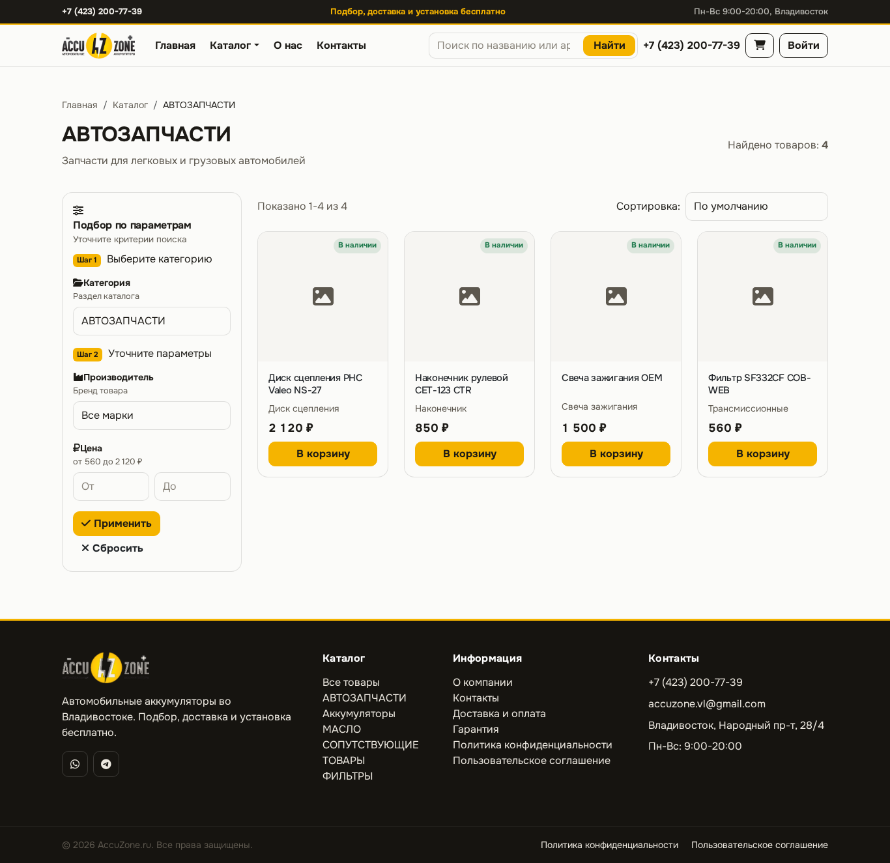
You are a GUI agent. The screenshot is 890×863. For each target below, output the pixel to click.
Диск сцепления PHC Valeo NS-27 (315, 384)
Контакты (341, 45)
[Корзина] (759, 45)
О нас (288, 45)
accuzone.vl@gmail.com (707, 704)
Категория (106, 283)
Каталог (130, 105)
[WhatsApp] (75, 764)
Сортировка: (648, 206)
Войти (804, 45)
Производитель (118, 377)
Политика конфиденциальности (532, 745)
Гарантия (476, 729)
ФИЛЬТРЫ (348, 776)
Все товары (351, 682)
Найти (609, 45)
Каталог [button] (230, 45)
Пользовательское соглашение (531, 760)
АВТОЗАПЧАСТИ (365, 698)
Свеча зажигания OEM (612, 378)
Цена (91, 448)
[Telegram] (106, 764)
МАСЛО (342, 729)
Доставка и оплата (499, 713)
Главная (175, 45)
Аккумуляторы (359, 713)
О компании (483, 682)
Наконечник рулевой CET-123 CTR (461, 384)
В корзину (323, 453)
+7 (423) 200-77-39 (102, 11)
